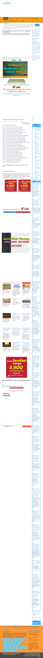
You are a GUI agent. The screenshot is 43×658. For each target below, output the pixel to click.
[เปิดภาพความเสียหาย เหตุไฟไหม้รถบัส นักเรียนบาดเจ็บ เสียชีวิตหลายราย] (36, 251)
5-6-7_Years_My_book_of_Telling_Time (13, 159)
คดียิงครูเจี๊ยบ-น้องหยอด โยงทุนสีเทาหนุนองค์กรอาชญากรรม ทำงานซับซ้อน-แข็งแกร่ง (36, 602)
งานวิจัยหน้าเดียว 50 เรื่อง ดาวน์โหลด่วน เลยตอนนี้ (26, 319)
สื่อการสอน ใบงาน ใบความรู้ (37, 131)
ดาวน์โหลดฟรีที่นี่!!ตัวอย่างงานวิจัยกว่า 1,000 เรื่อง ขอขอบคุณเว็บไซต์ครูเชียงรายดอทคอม (16, 292)
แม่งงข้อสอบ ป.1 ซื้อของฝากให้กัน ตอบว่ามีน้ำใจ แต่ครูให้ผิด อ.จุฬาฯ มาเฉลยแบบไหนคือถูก (36, 383)
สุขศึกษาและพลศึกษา (16, 646)
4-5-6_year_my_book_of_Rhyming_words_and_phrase (16, 135)
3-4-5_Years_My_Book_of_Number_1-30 (13, 131)
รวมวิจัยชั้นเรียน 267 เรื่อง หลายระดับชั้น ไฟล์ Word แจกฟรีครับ (26, 306)
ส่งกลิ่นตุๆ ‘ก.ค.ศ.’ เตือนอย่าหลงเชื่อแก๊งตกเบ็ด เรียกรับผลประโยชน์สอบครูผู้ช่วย (36, 349)
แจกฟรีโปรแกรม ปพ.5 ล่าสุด (9, 212)
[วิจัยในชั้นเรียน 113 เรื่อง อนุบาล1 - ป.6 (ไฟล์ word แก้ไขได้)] (16, 330)
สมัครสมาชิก (5, 629)
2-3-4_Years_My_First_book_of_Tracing (13, 128)
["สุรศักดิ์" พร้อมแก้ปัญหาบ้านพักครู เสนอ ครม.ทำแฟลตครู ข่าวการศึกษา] (36, 359)
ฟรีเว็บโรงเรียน (11, 21)
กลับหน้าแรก (27, 654)
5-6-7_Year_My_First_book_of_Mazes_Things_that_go (16, 158)
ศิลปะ (8, 641)
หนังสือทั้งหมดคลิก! (28, 426)
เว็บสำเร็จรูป (33, 654)
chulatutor (37, 611)
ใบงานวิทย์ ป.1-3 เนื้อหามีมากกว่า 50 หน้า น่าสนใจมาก (6, 320)
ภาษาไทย (11, 641)
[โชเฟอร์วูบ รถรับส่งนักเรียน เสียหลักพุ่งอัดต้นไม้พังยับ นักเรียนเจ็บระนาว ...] (36, 234)
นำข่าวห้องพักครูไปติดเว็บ (33, 635)
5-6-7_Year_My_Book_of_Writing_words (13, 155)
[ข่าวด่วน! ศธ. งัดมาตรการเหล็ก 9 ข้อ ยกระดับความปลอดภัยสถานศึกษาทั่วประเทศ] (36, 186)
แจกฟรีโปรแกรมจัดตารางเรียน (16, 80)
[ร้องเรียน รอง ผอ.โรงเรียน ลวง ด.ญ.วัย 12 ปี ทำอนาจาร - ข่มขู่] (36, 475)
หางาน (4, 649)
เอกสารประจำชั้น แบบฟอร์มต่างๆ (37, 138)
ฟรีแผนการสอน (25, 18)
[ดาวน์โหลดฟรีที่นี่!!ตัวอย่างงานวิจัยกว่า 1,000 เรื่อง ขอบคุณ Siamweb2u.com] (7, 331)
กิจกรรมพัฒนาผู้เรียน (23, 646)
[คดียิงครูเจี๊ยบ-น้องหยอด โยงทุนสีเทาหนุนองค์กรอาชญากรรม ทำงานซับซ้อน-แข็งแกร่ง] (36, 595)
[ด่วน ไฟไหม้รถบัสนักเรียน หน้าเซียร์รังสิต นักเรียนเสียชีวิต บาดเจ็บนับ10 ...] (36, 267)
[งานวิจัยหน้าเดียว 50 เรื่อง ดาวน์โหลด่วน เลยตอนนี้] (26, 315)
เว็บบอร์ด (16, 649)
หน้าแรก (5, 18)
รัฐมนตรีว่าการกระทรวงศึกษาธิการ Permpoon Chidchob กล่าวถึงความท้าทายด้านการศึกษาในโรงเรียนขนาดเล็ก (36, 311)
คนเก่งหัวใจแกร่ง (5, 648)
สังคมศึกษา (21, 641)
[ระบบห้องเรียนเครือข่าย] (36, 618)
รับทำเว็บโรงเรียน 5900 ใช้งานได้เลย (13, 57)
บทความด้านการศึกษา (37, 161)
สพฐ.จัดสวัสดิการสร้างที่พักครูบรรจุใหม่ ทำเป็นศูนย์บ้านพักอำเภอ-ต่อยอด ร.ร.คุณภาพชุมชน (36, 331)
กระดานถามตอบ (32, 626)
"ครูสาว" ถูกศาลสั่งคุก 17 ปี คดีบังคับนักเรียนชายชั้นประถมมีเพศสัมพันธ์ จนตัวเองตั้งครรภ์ (36, 447)
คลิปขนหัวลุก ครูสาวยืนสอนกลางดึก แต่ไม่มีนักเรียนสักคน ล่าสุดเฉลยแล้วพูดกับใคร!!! (36, 553)
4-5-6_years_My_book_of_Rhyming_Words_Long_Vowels (17, 142)
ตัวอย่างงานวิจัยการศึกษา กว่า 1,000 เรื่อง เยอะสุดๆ (16, 319)
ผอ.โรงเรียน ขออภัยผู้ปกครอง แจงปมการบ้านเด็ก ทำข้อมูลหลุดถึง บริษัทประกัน (36, 584)
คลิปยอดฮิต (23, 638)
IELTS (25, 57)
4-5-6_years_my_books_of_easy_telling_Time (14, 145)
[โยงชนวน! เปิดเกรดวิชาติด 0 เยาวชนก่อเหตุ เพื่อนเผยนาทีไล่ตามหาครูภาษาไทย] (36, 203)
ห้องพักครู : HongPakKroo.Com (34, 653)
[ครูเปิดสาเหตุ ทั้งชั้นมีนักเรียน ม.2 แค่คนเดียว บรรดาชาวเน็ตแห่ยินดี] (36, 513)
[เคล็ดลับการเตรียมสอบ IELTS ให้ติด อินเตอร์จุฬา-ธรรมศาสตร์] (36, 283)
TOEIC (33, 615)
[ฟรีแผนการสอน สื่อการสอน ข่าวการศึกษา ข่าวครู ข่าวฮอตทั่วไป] (7, 3)
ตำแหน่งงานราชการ (24, 626)
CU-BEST (14, 59)
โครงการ (36, 141)
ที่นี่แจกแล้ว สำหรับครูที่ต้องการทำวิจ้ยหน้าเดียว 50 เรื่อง (7, 305)
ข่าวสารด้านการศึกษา (37, 151)
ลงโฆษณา (37, 177)
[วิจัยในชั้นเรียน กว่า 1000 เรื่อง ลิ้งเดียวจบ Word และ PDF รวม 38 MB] (26, 345)
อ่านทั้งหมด (28, 283)
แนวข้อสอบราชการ (37, 145)
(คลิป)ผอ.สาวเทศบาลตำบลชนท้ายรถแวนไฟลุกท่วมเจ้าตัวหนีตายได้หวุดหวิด (36, 418)
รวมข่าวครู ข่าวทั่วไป (17, 638)
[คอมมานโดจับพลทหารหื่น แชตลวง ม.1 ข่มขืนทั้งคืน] (36, 427)
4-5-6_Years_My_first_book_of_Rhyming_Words (15, 149)
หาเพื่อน (25, 648)
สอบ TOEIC (8, 59)
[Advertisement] (26, 9)
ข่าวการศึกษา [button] (11, 18)
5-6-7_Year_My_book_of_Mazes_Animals (13, 152)
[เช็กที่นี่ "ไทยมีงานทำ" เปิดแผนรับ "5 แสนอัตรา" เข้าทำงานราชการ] (36, 58)
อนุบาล (10, 648)
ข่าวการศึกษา (5, 626)
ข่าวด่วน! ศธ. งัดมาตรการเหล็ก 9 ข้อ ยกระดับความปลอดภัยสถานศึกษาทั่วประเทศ (36, 192)
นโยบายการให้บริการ (6, 650)
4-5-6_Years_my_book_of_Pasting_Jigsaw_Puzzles (15, 141)
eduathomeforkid (14, 125)
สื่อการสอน (31, 18)
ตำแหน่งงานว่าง (10, 638)
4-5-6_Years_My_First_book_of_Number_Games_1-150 (16, 148)
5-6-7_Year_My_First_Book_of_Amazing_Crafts (14, 156)
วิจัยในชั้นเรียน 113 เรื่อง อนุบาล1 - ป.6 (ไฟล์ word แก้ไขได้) (16, 333)
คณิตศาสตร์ (5, 641)
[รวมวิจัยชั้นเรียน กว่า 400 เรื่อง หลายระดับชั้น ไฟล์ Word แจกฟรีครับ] (7, 344)
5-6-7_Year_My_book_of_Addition (12, 151)
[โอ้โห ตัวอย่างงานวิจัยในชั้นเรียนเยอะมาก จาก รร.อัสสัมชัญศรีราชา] (26, 286)
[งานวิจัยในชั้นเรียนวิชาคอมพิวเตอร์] (16, 300)
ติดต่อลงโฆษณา (13, 650)
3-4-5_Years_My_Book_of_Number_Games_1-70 (15, 132)
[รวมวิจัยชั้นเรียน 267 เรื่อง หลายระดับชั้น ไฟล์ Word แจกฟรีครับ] (26, 301)
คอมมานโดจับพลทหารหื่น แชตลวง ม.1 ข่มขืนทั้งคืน (36, 430)
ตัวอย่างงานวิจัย (10, 27)
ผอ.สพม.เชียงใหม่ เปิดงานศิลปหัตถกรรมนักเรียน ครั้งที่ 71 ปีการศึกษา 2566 (36, 401)
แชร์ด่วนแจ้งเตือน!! (15, 648)
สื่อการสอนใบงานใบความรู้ (12, 642)
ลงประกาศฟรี (35, 628)
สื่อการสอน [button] (18, 18)
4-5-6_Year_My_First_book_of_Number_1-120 (14, 136)
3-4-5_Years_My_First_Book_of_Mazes (12, 134)
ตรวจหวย (12, 649)
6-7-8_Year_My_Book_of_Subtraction (12, 160)
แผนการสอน (37, 128)
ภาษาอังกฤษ (16, 641)
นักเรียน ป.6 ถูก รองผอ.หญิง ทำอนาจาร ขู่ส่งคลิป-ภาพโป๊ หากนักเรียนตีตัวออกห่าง (36, 466)
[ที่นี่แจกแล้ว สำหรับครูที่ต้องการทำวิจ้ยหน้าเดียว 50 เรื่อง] (7, 300)
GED (22, 57)
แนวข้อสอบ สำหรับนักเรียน (37, 148)
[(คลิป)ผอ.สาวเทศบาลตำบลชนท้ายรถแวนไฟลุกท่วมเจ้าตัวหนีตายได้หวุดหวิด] (36, 411)
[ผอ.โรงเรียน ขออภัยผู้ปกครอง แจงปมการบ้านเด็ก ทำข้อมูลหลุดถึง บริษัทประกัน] (36, 577)
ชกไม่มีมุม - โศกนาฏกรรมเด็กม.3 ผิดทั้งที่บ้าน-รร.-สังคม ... (36, 225)
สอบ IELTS (35, 613)
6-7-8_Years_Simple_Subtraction (11, 162)
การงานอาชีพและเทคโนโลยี (7, 646)
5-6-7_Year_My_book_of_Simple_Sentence (13, 153)
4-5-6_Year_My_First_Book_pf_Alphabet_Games (15, 139)
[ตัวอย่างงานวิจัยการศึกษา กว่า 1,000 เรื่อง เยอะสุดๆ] (16, 315)
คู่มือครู (36, 18)
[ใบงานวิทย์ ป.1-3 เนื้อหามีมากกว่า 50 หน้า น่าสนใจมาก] (7, 315)
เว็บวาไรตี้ (31, 655)
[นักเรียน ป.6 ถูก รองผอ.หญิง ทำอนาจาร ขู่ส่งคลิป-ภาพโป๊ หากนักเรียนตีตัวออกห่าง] (36, 459)
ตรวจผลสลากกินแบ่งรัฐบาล (37, 172)
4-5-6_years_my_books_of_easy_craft (12, 143)
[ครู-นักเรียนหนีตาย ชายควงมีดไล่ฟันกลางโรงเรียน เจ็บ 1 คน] (36, 562)
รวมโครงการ (18, 628)
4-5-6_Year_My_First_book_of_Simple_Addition (14, 138)
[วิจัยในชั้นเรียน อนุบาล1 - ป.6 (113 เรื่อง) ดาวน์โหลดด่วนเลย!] (7, 286)
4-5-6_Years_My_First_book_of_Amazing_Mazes (15, 146)
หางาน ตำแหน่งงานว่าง (37, 164)
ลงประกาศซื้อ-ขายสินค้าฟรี (37, 168)
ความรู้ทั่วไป (21, 648)
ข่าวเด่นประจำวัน (28, 628)
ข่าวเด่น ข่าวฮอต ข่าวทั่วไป (37, 158)
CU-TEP (19, 59)
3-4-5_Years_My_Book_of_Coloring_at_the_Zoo (14, 129)
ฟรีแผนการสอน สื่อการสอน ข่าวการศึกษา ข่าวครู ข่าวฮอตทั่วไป (34, 632)
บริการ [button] (17, 21)
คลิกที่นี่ (36, 645)
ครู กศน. (5, 21)
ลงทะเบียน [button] (22, 21)
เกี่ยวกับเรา (21, 649)
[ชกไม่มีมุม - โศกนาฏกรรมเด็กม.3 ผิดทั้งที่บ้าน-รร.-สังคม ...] (36, 220)
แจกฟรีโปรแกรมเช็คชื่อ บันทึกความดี (16, 81)
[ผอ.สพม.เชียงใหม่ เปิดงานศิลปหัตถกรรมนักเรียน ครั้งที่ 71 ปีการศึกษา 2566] (36, 394)
